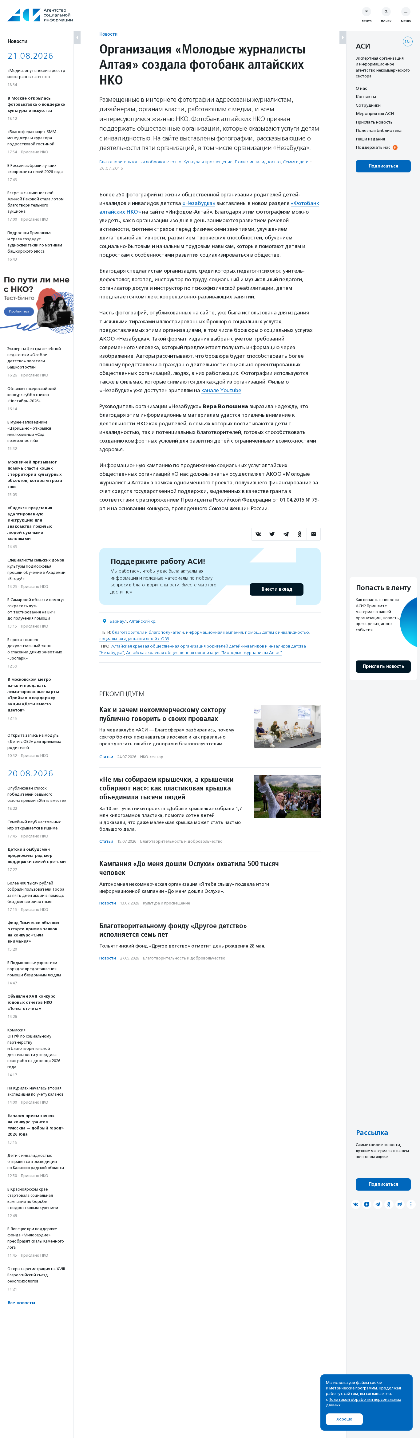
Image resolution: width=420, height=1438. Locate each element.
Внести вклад (276, 589)
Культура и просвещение (208, 161)
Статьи (106, 756)
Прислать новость (374, 122)
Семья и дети (295, 161)
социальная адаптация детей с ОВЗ (134, 638)
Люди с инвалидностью (258, 161)
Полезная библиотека (379, 130)
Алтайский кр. (142, 621)
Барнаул (118, 621)
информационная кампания (214, 632)
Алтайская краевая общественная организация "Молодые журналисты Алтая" (204, 652)
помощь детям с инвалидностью (277, 632)
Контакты (366, 96)
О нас (361, 88)
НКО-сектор (151, 756)
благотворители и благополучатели (148, 632)
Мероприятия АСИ (375, 113)
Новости (108, 34)
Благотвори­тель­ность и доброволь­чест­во (140, 161)
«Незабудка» (198, 203)
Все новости (21, 1303)
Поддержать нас (373, 147)
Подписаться (383, 166)
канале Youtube (221, 390)
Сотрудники (368, 105)
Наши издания (370, 138)
